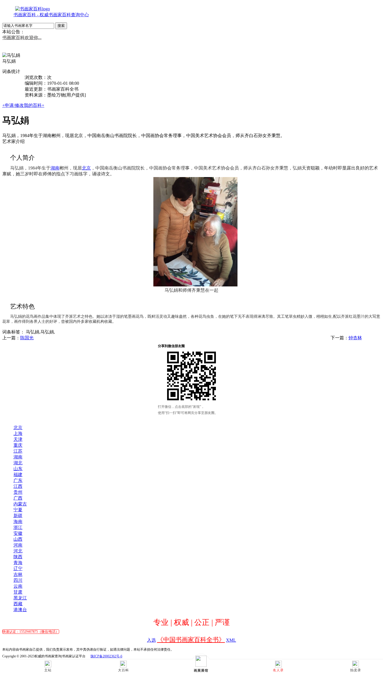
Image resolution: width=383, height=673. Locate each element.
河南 (17, 545)
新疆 (17, 515)
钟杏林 (355, 337)
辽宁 (17, 568)
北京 (17, 427)
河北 (17, 551)
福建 (17, 474)
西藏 (17, 603)
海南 (17, 521)
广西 (17, 498)
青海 (17, 562)
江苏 (17, 451)
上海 (17, 433)
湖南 (17, 457)
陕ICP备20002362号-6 (106, 656)
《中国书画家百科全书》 (191, 639)
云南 (17, 586)
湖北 (17, 462)
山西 (17, 539)
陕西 (17, 556)
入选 (151, 640)
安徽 (17, 533)
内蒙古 (20, 504)
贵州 (17, 492)
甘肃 (17, 592)
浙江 (17, 527)
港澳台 (20, 609)
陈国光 (27, 337)
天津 (17, 439)
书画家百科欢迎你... (21, 37)
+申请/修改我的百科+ (23, 105)
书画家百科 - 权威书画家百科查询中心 (51, 14)
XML (231, 640)
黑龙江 (20, 598)
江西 (17, 486)
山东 (17, 468)
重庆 (17, 445)
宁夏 (17, 509)
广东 (17, 480)
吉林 (17, 574)
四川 (17, 580)
